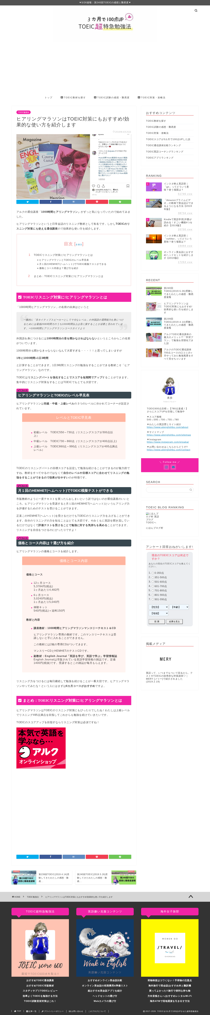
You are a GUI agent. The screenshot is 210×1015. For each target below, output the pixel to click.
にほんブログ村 (154, 528)
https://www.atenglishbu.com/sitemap (169, 435)
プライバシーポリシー (53, 1011)
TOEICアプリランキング (160, 158)
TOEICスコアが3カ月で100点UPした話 (168, 139)
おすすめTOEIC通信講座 (40, 980)
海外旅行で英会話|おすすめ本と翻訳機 (169, 985)
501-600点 (161, 581)
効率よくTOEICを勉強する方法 (40, 996)
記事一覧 (32, 1011)
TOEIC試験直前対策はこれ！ (40, 1001)
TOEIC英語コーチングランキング (164, 151)
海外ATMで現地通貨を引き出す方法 (170, 1001)
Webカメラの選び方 (105, 1001)
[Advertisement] (105, 69)
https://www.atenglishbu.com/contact (168, 449)
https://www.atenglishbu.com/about (167, 427)
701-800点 (161, 590)
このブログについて (97, 1011)
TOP (18, 1011)
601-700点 (161, 586)
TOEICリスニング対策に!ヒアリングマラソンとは (63, 255)
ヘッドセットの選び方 (105, 996)
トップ (48, 97)
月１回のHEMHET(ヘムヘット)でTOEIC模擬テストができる (72, 264)
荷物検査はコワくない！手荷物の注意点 (170, 980)
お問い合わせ (77, 1011)
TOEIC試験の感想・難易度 (113, 97)
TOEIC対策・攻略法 (153, 97)
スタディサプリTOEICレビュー (40, 991)
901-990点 (161, 599)
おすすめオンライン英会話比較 (105, 980)
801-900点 (161, 594)
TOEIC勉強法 (23, 112)
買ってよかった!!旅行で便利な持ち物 (169, 991)
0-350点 (159, 573)
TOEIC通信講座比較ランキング (163, 145)
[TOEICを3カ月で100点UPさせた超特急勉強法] (105, 41)
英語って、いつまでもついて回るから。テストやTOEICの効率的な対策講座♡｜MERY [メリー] (169, 676)
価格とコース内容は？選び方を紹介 (59, 268)
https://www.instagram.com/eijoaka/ (168, 442)
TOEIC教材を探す (74, 97)
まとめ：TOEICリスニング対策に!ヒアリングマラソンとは (68, 276)
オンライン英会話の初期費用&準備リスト (105, 985)
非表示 (79, 244)
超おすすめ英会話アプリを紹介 (105, 991)
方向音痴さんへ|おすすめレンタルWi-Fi (170, 996)
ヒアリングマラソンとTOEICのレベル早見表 (64, 260)
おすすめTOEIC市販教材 (40, 985)
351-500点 (161, 577)
